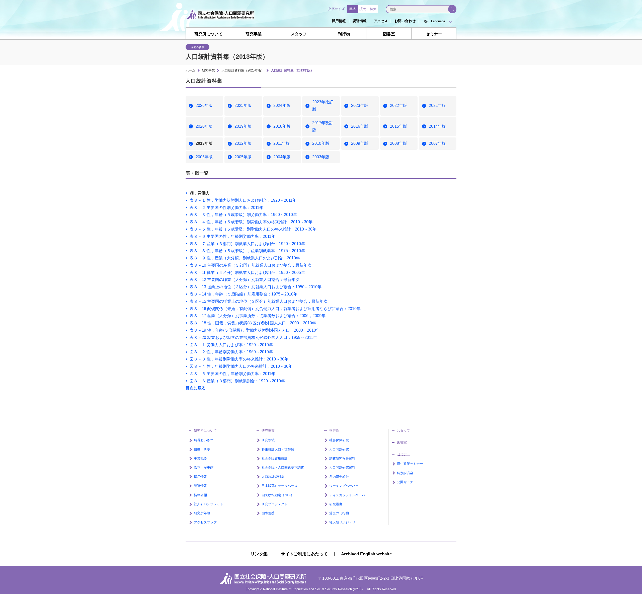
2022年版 (398, 105)
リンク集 (259, 554)
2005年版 (243, 157)
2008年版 (398, 143)
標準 (352, 9)
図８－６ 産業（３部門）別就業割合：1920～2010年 (237, 381)
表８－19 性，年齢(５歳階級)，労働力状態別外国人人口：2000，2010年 (255, 330)
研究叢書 (335, 504)
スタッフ (299, 34)
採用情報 (339, 21)
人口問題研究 (339, 449)
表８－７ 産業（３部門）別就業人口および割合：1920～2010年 (247, 244)
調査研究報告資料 (342, 458)
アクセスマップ (205, 522)
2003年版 (320, 157)
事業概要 (200, 458)
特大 (373, 9)
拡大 (362, 9)
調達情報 (360, 21)
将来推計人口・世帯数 (278, 449)
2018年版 (281, 126)
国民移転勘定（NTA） (278, 495)
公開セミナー (407, 482)
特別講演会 (405, 473)
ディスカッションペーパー (348, 495)
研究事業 (254, 34)
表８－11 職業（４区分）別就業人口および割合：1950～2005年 (247, 272)
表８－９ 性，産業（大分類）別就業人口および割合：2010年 (245, 258)
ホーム (190, 70)
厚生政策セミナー (410, 464)
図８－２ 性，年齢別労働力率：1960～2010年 (231, 352)
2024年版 (281, 105)
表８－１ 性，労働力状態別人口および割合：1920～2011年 (243, 200)
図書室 (389, 34)
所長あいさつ (203, 440)
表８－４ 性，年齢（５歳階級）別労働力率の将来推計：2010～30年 (251, 222)
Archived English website (366, 554)
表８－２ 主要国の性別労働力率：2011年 (226, 207)
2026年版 (204, 105)
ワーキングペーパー (344, 486)
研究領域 (268, 440)
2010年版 (320, 143)
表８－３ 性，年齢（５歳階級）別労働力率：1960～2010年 (243, 214)
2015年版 (398, 126)
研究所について (208, 34)
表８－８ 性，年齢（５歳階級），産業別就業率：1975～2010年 (247, 251)
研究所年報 (202, 513)
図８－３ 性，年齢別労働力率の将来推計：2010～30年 (239, 359)
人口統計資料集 (273, 477)
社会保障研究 (339, 440)
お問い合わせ (405, 21)
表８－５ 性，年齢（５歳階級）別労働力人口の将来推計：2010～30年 (253, 229)
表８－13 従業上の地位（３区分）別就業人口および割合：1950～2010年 (256, 287)
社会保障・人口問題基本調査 (283, 467)
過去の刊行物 (339, 513)
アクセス (381, 21)
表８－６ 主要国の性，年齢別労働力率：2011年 (232, 236)
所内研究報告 (339, 477)
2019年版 (243, 126)
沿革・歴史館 (203, 467)
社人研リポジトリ (342, 522)
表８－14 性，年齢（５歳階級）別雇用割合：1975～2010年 (243, 294)
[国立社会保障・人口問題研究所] (221, 23)
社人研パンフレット (208, 504)
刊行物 (344, 34)
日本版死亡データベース (279, 486)
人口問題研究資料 (342, 467)
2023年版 (359, 105)
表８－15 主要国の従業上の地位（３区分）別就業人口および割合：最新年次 (259, 301)
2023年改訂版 (322, 105)
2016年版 (359, 126)
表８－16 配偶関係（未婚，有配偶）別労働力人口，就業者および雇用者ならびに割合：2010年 (275, 309)
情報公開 (200, 495)
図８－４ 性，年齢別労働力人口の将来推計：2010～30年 (241, 366)
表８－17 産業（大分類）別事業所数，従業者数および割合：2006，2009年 (258, 316)
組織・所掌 (202, 449)
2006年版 (204, 157)
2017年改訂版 (322, 126)
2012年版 (243, 143)
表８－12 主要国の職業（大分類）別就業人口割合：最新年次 (244, 279)
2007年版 (437, 143)
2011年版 (281, 143)
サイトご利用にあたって (304, 554)
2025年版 (243, 105)
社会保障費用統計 (275, 458)
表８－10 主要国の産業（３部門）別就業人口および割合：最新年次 (250, 265)
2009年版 (359, 143)
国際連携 (268, 513)
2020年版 (204, 126)
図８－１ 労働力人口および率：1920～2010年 (231, 345)
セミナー (434, 34)
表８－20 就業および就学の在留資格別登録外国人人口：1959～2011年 (253, 337)
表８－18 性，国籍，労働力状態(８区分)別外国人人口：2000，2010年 (253, 323)
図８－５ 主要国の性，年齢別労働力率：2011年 (232, 374)
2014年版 (437, 126)
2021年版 (437, 105)
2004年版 (281, 157)
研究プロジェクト (275, 504)
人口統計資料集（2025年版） (242, 70)
